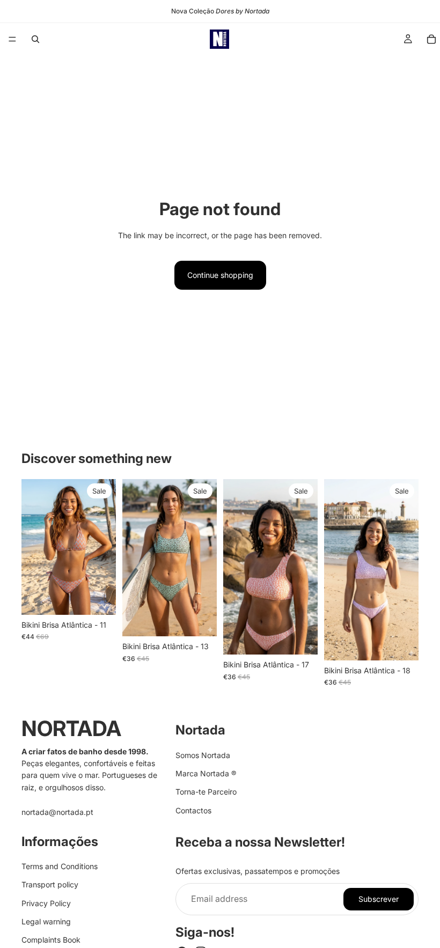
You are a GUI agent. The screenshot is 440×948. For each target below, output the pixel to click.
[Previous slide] (33, 546)
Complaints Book (50, 940)
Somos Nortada (202, 755)
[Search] (35, 39)
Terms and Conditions (59, 866)
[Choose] (99, 598)
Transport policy (49, 885)
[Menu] (12, 39)
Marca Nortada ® (205, 773)
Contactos (193, 810)
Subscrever (378, 898)
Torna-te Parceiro (206, 792)
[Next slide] (104, 546)
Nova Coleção (220, 11)
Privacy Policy (46, 903)
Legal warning (46, 921)
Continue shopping (220, 275)
